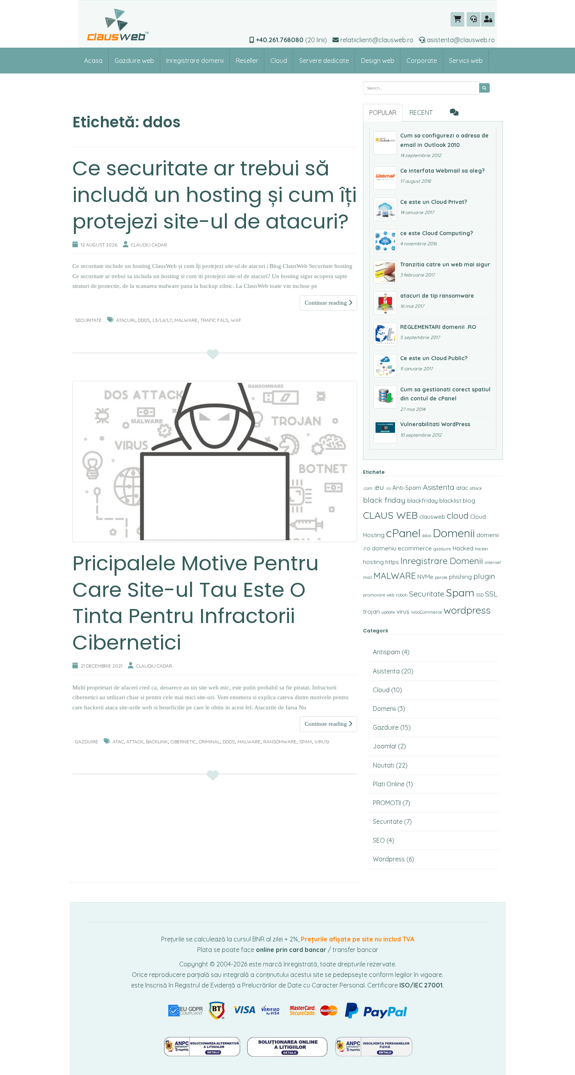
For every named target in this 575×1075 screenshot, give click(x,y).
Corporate (421, 60)
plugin (484, 576)
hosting (373, 562)
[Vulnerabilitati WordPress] (385, 431)
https (392, 562)
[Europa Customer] (288, 1046)
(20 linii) (291, 40)
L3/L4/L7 (162, 320)
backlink (157, 742)
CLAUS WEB (390, 515)
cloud (458, 515)
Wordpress (389, 859)
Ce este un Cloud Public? (433, 358)
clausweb (432, 516)
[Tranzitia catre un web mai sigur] (385, 272)
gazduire (442, 549)
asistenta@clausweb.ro (460, 40)
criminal (209, 742)
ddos (144, 320)
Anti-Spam (406, 487)
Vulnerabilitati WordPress (435, 424)
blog (469, 500)
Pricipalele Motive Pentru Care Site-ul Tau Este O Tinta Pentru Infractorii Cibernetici (195, 603)
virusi (321, 742)
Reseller (247, 60)
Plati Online (388, 784)
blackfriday (422, 500)
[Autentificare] (488, 19)
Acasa (93, 60)
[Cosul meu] (457, 19)
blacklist (450, 500)
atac (118, 742)
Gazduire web (134, 60)
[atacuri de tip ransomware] (385, 303)
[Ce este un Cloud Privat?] (385, 209)
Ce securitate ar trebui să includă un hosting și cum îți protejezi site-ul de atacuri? (214, 194)
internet (493, 562)
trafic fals (214, 320)
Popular (382, 112)
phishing (460, 576)
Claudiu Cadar (149, 245)
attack (134, 742)
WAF (236, 320)
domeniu (384, 548)
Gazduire (86, 742)
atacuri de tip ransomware (437, 295)
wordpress (467, 610)
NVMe (425, 576)
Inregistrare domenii (195, 60)
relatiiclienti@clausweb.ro (376, 40)
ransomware (279, 742)
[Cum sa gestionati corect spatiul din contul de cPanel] (385, 397)
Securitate (88, 320)
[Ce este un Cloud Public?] (385, 365)
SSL (491, 593)
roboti (402, 595)
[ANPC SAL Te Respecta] (202, 1046)
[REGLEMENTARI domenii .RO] (385, 334)
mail (367, 577)
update (388, 612)
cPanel (403, 533)
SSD (479, 595)
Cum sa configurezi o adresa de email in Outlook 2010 (444, 140)
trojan (371, 611)
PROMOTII (387, 803)
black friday (384, 500)
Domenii (454, 533)
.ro (388, 488)
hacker (482, 549)
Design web (377, 60)
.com (367, 488)
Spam (305, 742)
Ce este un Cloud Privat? (433, 201)
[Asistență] (473, 19)
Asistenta (439, 487)
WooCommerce (426, 612)
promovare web (378, 595)
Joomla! (384, 746)
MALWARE (186, 320)
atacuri (125, 320)
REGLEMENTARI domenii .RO (438, 326)
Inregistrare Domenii (442, 560)
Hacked (463, 548)
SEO (379, 840)
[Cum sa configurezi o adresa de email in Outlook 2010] (385, 143)
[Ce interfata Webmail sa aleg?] (385, 178)
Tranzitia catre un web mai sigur (445, 264)
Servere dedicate (324, 60)
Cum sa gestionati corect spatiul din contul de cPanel (445, 394)
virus (403, 611)
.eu (379, 487)
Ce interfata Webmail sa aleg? (442, 170)
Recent (421, 112)
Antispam (386, 652)
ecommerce (415, 548)
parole (441, 577)
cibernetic (183, 742)
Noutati (383, 765)
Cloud (278, 60)
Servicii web (466, 60)
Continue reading (327, 303)
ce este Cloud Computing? (436, 233)
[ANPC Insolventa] (373, 1046)
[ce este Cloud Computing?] (385, 240)
